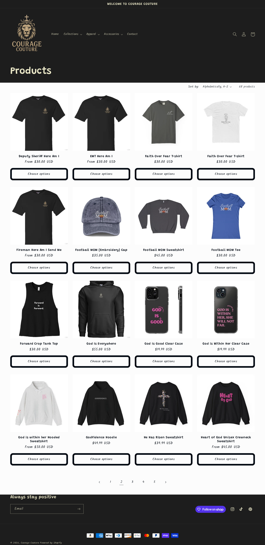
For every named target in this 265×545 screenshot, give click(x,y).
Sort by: (193, 86)
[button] (72, 34)
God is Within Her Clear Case (226, 343)
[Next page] (165, 482)
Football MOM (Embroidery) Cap (101, 250)
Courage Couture (30, 543)
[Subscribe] (78, 509)
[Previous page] (99, 482)
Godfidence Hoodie (101, 437)
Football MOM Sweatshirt (163, 250)
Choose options (39, 174)
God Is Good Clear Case (164, 343)
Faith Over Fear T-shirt (163, 156)
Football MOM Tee (225, 250)
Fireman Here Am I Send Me (39, 250)
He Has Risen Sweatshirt (164, 437)
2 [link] (121, 482)
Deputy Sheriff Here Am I (39, 156)
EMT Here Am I (101, 156)
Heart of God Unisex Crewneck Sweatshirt (226, 439)
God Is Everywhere (101, 343)
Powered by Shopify (51, 543)
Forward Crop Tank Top (39, 343)
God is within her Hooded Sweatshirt (39, 439)
